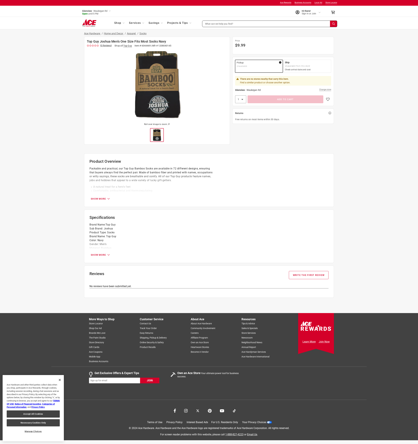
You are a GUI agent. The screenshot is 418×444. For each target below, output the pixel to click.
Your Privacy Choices (254, 422)
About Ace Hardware (201, 323)
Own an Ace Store (200, 342)
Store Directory (96, 342)
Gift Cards (94, 347)
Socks (142, 33)
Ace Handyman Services (253, 352)
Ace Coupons (95, 352)
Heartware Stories (200, 347)
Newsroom (247, 337)
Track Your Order (148, 328)
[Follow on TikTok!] (234, 410)
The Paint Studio (97, 337)
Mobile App (94, 356)
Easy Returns (146, 333)
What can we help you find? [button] (219, 23)
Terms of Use (154, 422)
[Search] (333, 24)
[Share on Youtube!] (222, 410)
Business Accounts (303, 2)
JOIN (150, 380)
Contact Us (145, 323)
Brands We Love (97, 333)
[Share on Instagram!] (186, 410)
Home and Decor (114, 33)
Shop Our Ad (95, 328)
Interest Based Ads (197, 422)
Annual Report (248, 347)
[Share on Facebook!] (175, 410)
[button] (269, 24)
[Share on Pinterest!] (210, 410)
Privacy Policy (174, 422)
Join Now (324, 341)
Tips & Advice (248, 323)
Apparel (131, 33)
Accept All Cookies (33, 414)
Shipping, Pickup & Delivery (153, 337)
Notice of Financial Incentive (28, 404)
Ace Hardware (92, 33)
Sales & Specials (249, 328)
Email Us (252, 434)
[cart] (334, 12)
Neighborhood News (251, 342)
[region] (33, 408)
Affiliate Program (199, 337)
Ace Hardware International (255, 356)
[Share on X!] (198, 410)
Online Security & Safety (152, 342)
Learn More (309, 341)
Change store (325, 89)
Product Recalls (148, 347)
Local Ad (318, 2)
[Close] (59, 380)
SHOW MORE (98, 198)
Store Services (248, 333)
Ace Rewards (285, 2)
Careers (195, 333)
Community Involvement (203, 328)
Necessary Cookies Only (33, 422)
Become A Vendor (200, 352)
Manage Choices (33, 431)
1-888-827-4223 (234, 434)
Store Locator (331, 2)
